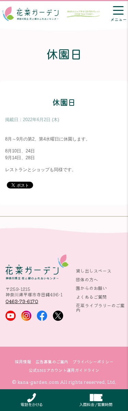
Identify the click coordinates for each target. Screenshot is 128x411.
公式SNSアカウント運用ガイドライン (64, 370)
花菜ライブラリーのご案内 (100, 307)
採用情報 (23, 362)
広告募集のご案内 (51, 362)
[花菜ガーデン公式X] (58, 316)
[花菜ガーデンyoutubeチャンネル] (10, 316)
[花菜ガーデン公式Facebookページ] (42, 316)
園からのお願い (91, 288)
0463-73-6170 (21, 301)
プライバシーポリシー (92, 362)
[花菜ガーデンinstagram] (26, 316)
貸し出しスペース (93, 270)
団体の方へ (87, 279)
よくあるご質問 (91, 297)
